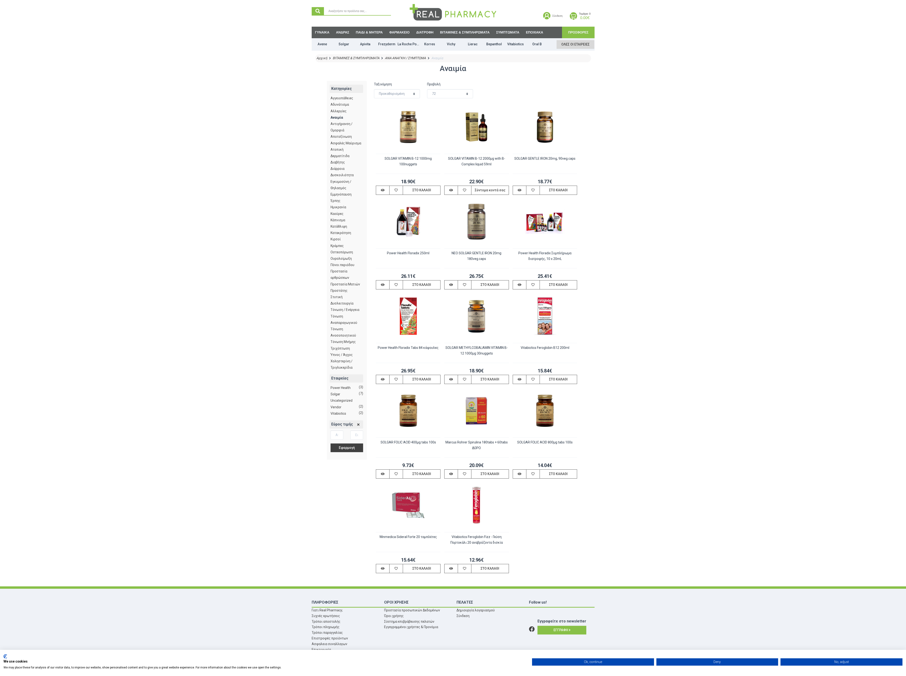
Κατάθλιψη (339, 226)
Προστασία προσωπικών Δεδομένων (412, 610)
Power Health (341, 388)
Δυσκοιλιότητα (342, 175)
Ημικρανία (338, 207)
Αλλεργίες (339, 111)
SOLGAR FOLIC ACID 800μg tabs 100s (545, 442)
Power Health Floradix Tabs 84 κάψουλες (408, 348)
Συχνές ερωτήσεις (326, 616)
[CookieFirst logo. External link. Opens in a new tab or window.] (5, 656)
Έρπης (335, 201)
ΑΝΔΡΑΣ (342, 32)
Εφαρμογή (347, 448)
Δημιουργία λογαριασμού (476, 610)
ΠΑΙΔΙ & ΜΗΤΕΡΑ (369, 32)
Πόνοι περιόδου (342, 265)
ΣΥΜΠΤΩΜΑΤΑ (507, 32)
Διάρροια (337, 169)
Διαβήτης (338, 162)
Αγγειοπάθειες (342, 98)
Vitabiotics (338, 413)
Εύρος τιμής (342, 424)
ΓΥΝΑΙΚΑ (322, 32)
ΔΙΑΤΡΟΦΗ (424, 32)
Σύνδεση (463, 616)
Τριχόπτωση (340, 348)
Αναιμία (337, 117)
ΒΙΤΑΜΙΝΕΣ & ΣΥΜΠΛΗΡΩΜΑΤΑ (465, 32)
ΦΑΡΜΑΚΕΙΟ (399, 32)
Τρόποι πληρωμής (326, 627)
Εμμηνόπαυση (341, 194)
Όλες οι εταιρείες (575, 44)
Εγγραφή (561, 630)
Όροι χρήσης (394, 616)
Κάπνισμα (338, 220)
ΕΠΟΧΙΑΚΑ (534, 32)
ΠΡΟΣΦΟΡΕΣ (578, 32)
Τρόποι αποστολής (326, 621)
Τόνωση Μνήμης (343, 342)
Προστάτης (339, 290)
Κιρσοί (336, 239)
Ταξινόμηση (383, 84)
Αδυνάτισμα (340, 104)
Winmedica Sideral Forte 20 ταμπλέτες (408, 537)
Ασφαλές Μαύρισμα (346, 143)
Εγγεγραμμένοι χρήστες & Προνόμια (411, 627)
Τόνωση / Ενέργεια (345, 310)
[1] (358, 424)
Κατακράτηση (341, 233)
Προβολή (433, 84)
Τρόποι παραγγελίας (327, 632)
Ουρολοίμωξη (341, 258)
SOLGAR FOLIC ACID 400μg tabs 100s (408, 442)
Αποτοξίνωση (341, 136)
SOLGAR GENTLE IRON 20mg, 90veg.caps (544, 158)
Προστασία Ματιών (345, 284)
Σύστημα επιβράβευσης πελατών (409, 621)
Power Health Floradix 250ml (408, 253)
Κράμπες (337, 246)
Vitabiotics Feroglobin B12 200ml (545, 348)
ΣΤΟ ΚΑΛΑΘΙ (421, 190)
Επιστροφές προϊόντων (330, 638)
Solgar (335, 394)
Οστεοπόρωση (342, 252)
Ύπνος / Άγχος (342, 355)
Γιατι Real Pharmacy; (327, 610)
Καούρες (337, 214)
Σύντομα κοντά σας (490, 190)
